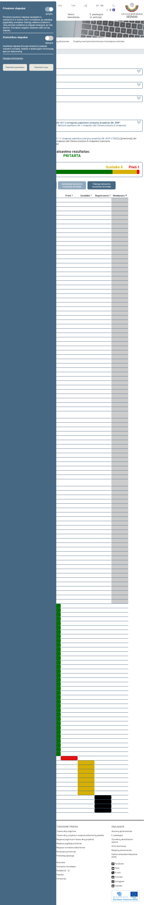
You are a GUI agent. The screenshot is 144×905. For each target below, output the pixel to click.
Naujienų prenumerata (122, 850)
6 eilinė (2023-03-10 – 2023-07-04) (20, 85)
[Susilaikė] (91, 195)
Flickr (117, 868)
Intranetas (61, 879)
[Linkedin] (113, 886)
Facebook (119, 864)
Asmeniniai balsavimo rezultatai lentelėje (72, 185)
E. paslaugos (117, 835)
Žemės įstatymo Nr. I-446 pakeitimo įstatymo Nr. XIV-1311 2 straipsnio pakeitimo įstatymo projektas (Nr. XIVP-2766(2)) (60, 138)
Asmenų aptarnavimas (122, 831)
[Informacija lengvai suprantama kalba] (113, 10)
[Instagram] (113, 881)
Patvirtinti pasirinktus (15, 67)
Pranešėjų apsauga (65, 856)
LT (97, 5)
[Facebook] (113, 864)
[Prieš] (72, 195)
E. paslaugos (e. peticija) (96, 16)
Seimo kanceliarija (73, 16)
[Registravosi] (110, 195)
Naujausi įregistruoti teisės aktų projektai (75, 839)
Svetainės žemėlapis (66, 866)
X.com (118, 872)
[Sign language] (110, 10)
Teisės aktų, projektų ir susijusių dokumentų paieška (80, 835)
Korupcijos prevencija (66, 852)
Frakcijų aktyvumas (60, 41)
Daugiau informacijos (13, 58)
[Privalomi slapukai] (49, 9)
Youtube (119, 877)
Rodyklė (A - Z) (63, 870)
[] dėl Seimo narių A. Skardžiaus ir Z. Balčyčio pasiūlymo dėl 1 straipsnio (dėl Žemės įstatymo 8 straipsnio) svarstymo (64, 125)
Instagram (119, 881)
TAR (73, 5)
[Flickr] (113, 868)
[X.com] (113, 872)
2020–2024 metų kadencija (16, 71)
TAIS (59, 5)
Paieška (60, 875)
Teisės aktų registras (66, 831)
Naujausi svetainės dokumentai (71, 847)
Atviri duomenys (119, 846)
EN (102, 5)
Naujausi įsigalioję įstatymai (69, 843)
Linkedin (118, 886)
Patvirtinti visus (41, 67)
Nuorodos (61, 862)
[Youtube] (113, 877)
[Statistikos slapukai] (49, 38)
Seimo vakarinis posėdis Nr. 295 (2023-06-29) (25, 98)
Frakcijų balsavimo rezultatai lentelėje (101, 185)
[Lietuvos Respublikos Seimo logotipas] (132, 10)
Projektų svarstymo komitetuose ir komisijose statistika (98, 41)
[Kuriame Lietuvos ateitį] (126, 901)
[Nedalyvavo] (126, 195)
